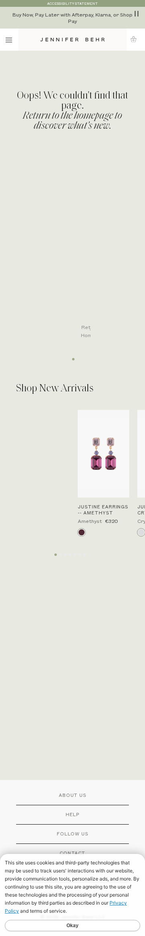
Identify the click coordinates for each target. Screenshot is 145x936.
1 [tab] (72, 356)
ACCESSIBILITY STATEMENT (72, 3)
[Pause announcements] (136, 14)
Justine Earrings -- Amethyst (103, 510)
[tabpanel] (77, 249)
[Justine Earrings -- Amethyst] (103, 454)
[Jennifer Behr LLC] (72, 39)
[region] (72, 18)
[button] (135, 39)
